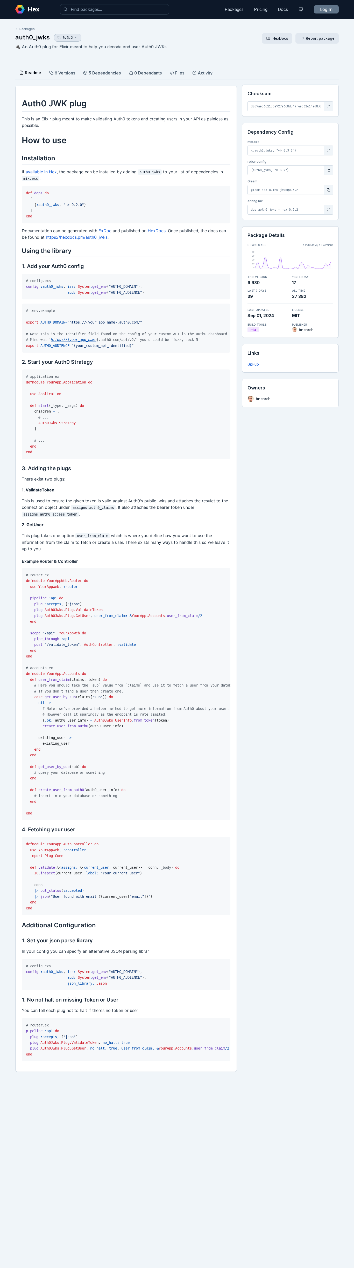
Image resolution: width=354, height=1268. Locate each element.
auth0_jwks (32, 37)
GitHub (253, 364)
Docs (283, 9)
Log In (326, 9)
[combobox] (114, 9)
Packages (234, 9)
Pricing (260, 9)
